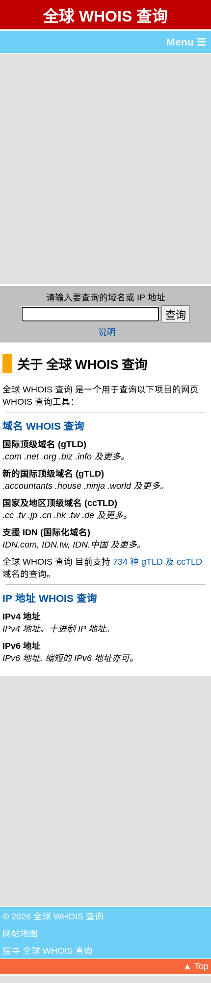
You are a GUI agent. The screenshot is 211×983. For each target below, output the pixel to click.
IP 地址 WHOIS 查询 (49, 598)
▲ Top (196, 966)
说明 (107, 332)
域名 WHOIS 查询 (43, 426)
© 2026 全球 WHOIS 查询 (53, 916)
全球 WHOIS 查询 (105, 16)
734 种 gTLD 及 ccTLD (157, 562)
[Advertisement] (105, 169)
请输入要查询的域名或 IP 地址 (105, 297)
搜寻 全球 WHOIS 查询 (47, 951)
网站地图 (20, 933)
